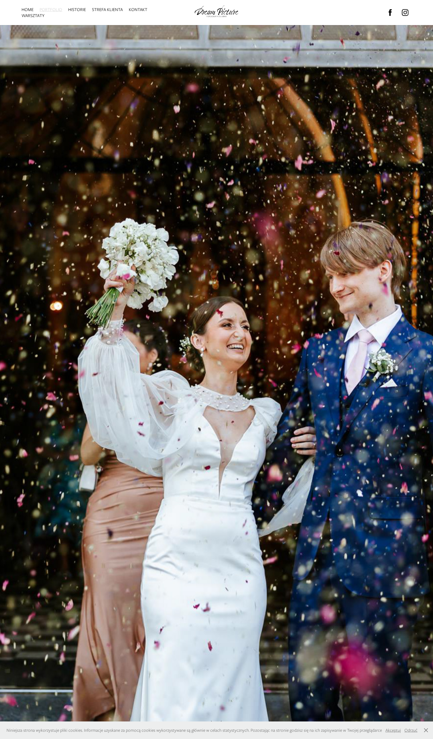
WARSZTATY (33, 16)
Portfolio (51, 10)
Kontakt (138, 10)
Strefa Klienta (107, 10)
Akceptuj (393, 730)
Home (28, 10)
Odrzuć (410, 730)
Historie (77, 10)
